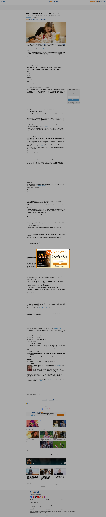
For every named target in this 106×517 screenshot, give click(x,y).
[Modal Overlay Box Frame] (53, 258)
